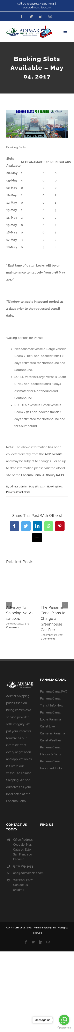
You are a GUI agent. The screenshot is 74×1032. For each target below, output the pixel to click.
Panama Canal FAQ (53, 691)
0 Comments (48, 638)
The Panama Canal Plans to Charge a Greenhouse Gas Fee (53, 618)
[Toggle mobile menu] (66, 33)
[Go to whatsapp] (64, 1020)
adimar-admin (18, 486)
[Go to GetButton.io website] (64, 1027)
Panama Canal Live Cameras (50, 726)
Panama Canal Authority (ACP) (42, 475)
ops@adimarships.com (37, 7)
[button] (9, 605)
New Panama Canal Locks (51, 712)
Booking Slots (55, 486)
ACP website (54, 454)
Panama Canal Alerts (18, 492)
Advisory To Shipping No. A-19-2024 (19, 613)
